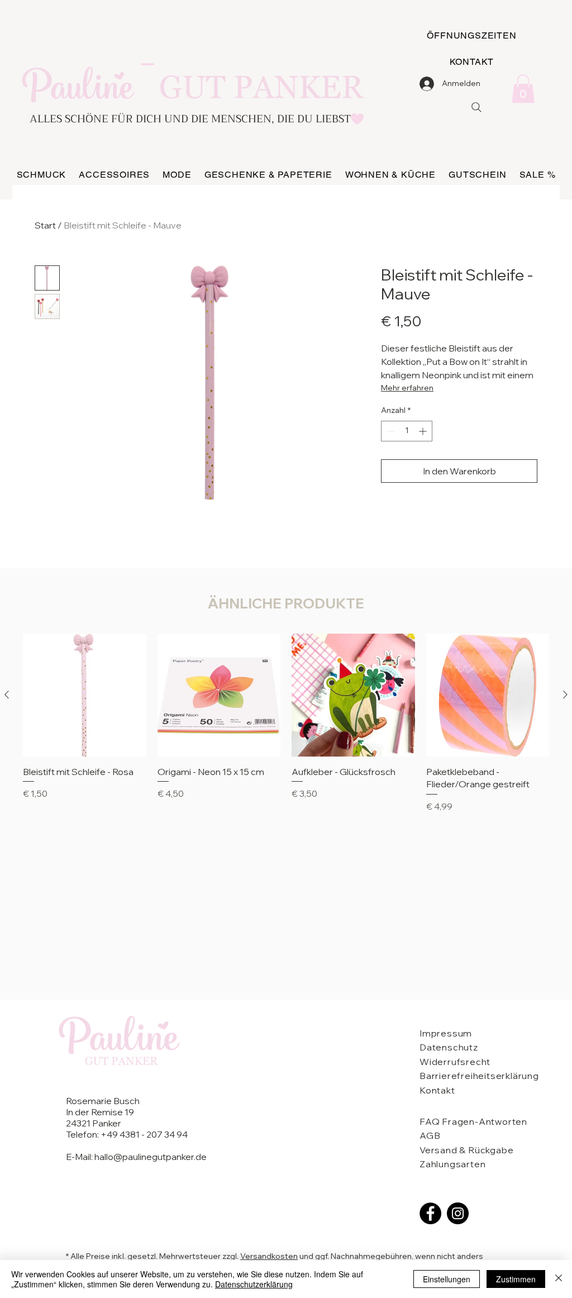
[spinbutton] (407, 431)
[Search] (476, 107)
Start (45, 225)
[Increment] (424, 431)
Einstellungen (446, 1279)
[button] (523, 88)
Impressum (446, 1033)
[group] (286, 729)
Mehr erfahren (407, 388)
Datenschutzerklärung (254, 1284)
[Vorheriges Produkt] (6, 694)
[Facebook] (430, 1213)
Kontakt (437, 1090)
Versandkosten (269, 1256)
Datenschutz (449, 1047)
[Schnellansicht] (84, 695)
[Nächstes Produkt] (565, 694)
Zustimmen (516, 1279)
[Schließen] (558, 1279)
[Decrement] (390, 431)
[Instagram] (458, 1213)
